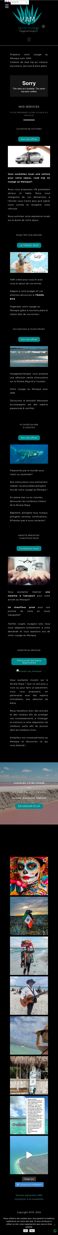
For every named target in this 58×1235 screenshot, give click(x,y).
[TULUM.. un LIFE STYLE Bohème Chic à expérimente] (29, 1075)
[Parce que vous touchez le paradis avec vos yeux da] (29, 1155)
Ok (25, 1231)
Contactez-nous (29, 548)
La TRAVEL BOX (29, 245)
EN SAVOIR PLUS (29, 806)
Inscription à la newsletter (29, 1199)
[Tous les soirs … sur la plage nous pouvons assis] (29, 995)
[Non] (54, 1224)
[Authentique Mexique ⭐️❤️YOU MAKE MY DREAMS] (29, 956)
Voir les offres (29, 139)
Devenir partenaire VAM (29, 1195)
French (14, 2)
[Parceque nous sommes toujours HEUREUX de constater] (29, 1115)
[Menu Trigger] (7, 6)
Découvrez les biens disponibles (29, 661)
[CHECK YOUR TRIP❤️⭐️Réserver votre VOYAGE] (29, 876)
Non (32, 1231)
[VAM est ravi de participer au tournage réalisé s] (29, 1035)
